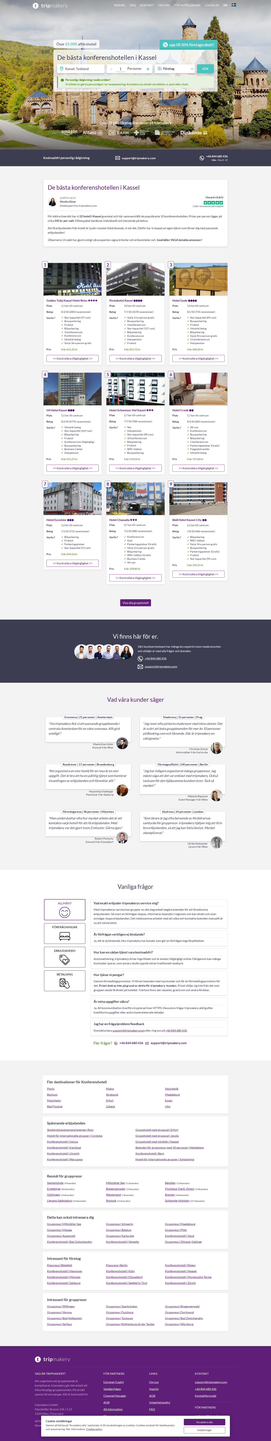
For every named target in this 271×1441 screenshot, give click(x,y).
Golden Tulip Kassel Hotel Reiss (66, 300)
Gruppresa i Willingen (61, 1306)
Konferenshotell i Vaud (179, 1235)
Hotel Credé (180, 410)
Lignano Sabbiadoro (59, 1200)
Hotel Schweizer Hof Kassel (127, 410)
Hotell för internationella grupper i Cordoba (74, 1135)
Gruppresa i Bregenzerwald (182, 1306)
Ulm (167, 1106)
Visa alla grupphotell (136, 602)
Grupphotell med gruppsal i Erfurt (157, 1129)
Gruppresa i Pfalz (176, 1230)
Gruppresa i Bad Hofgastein (64, 1318)
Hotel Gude (179, 300)
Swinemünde (55, 1182)
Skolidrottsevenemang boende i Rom (70, 1129)
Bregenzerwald (115, 1188)
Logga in (212, 5)
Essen (168, 1100)
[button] (175, 5)
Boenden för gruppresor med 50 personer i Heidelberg (170, 1147)
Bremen (170, 1194)
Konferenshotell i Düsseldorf (124, 1277)
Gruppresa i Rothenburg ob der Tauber (130, 1324)
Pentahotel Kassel (121, 300)
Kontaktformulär (205, 1395)
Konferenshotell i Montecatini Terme (188, 1277)
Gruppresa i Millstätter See (64, 1224)
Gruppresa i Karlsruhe (120, 1235)
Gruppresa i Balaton (118, 1230)
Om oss (163, 5)
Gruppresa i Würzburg (179, 1324)
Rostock (111, 1200)
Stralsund (112, 1094)
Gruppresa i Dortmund (179, 1312)
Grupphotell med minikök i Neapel (157, 1141)
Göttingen (53, 1194)
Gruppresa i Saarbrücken (121, 1306)
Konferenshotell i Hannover (64, 1271)
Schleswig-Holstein (177, 1200)
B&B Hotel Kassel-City (187, 520)
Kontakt (147, 5)
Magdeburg (172, 1094)
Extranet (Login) (113, 1382)
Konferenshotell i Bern (150, 1153)
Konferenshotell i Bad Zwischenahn (69, 1241)
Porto (50, 1088)
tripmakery (162, 123)
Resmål (119, 5)
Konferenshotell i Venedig (122, 1241)
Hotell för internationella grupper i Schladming (165, 1159)
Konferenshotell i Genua (62, 1141)
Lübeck (110, 1106)
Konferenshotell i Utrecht (63, 1153)
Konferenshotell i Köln (120, 1271)
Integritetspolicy (159, 1402)
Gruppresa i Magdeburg (180, 1224)
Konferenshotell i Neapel (181, 1271)
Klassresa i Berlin (117, 1265)
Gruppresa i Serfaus (59, 1324)
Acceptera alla (204, 1422)
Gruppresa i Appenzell (61, 1235)
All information (113, 1409)
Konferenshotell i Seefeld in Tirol (126, 1283)
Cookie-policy (94, 1429)
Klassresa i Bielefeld (59, 1265)
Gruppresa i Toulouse (119, 1318)
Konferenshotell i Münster (64, 1277)
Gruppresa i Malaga (59, 1230)
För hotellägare (187, 5)
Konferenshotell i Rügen (180, 1265)
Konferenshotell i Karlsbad (64, 1147)
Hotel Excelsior (56, 520)
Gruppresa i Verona (59, 1312)
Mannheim (54, 1100)
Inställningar (204, 1430)
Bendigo (170, 1182)
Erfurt (110, 1100)
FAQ (133, 5)
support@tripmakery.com (139, 158)
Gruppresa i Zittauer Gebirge (183, 1241)
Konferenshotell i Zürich (180, 1283)
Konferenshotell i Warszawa (65, 1159)
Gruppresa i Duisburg (119, 1312)
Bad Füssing (54, 1106)
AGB (106, 1402)
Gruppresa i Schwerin (119, 1224)
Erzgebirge (53, 1188)
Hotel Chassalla (119, 520)
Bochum (52, 1094)
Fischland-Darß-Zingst (179, 1188)
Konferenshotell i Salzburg (63, 1283)
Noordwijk (171, 1088)
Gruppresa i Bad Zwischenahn (184, 1318)
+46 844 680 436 (217, 156)
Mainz (110, 1088)
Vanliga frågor (112, 1389)
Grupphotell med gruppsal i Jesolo (157, 1135)
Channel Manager (114, 1395)
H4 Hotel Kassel (56, 410)
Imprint (154, 1389)
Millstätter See (115, 1182)
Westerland (113, 1194)
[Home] (50, 5)
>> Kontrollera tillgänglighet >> (72, 358)
